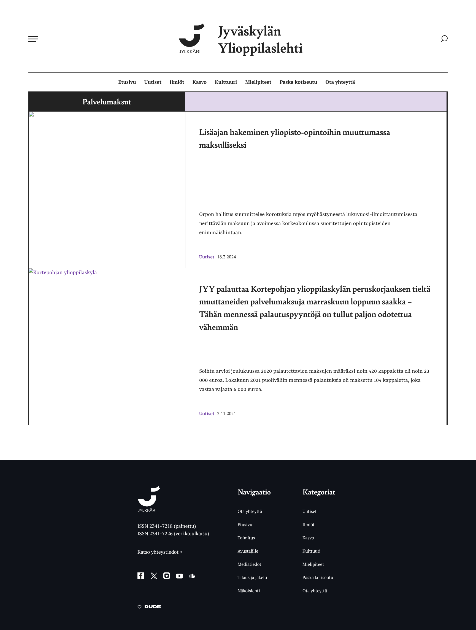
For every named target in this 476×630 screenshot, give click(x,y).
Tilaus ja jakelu (252, 577)
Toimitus (246, 538)
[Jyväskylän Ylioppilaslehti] (148, 510)
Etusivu (127, 82)
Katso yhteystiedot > (159, 552)
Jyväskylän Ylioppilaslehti (260, 39)
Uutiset (152, 82)
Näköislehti (248, 591)
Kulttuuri (226, 82)
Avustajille (247, 551)
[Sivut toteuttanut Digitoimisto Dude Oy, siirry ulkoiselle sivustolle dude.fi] (149, 608)
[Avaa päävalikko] (33, 39)
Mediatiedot (249, 564)
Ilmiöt (177, 82)
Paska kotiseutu (298, 82)
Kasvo (200, 82)
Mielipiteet (258, 82)
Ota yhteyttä (340, 82)
